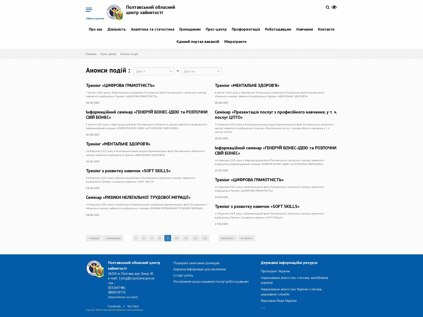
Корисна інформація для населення (199, 269)
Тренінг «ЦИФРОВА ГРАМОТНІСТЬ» (120, 85)
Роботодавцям (278, 29)
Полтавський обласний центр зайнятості (150, 9)
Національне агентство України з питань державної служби (291, 291)
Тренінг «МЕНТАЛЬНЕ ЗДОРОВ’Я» (118, 144)
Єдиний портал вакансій (197, 41)
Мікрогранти (235, 41)
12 (195, 238)
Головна (91, 54)
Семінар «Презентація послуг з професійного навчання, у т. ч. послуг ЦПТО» (276, 114)
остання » (246, 238)
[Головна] (116, 12)
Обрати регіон (95, 18)
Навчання (304, 29)
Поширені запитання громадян (196, 263)
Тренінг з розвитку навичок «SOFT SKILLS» (128, 170)
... (263, 306)
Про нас (95, 29)
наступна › (227, 238)
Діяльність (117, 29)
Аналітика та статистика (152, 29)
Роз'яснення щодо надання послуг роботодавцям (211, 281)
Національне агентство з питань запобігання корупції (294, 280)
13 (204, 238)
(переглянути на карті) (123, 297)
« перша (94, 238)
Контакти (326, 29)
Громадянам (190, 29)
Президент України (275, 271)
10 (176, 238)
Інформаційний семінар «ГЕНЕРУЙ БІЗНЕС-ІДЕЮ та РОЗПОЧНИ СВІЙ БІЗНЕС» (147, 114)
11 (185, 238)
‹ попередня (113, 238)
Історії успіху (183, 275)
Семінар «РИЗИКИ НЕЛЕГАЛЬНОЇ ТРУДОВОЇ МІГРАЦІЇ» (138, 197)
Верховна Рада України (279, 300)
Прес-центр (216, 29)
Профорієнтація (246, 29)
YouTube (133, 306)
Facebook (114, 306)
